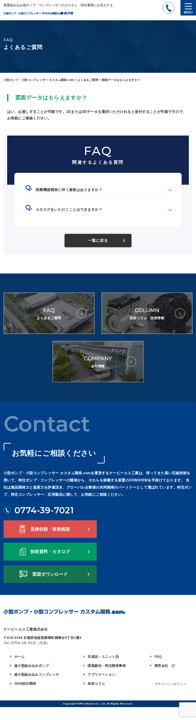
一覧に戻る (98, 240)
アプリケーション (101, 674)
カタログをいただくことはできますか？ (69, 209)
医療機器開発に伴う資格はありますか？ (69, 190)
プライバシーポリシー (170, 684)
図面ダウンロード (50, 574)
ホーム (19, 656)
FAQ (158, 656)
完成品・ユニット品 (103, 656)
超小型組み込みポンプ (31, 665)
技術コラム (96, 683)
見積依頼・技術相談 (50, 529)
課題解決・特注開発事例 (107, 665)
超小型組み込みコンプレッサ (36, 674)
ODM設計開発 (25, 683)
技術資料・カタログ (50, 551)
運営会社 (161, 665)
